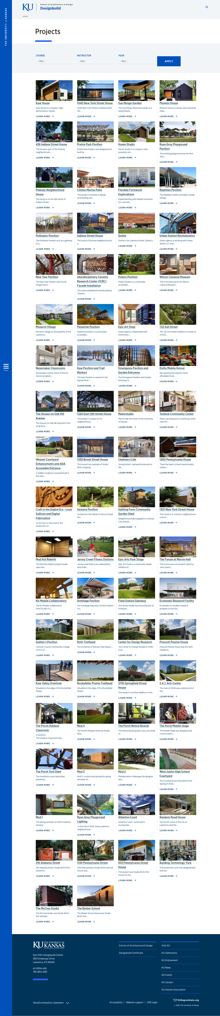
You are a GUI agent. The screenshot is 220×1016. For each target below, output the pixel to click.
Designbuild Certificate (131, 953)
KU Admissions (169, 953)
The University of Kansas (189, 1005)
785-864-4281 (40, 971)
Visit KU (166, 945)
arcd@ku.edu (40, 968)
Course (40, 55)
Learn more (45, 116)
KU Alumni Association (174, 989)
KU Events (167, 975)
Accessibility (116, 1002)
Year (121, 55)
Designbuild (50, 8)
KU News (166, 967)
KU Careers (167, 982)
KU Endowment (170, 960)
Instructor (84, 55)
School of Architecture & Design (56, 4)
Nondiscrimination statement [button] (48, 1002)
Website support (134, 1002)
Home (25, 16)
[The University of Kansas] (48, 947)
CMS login (152, 1002)
